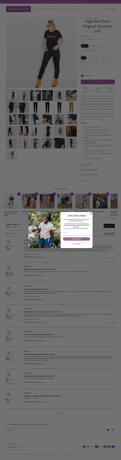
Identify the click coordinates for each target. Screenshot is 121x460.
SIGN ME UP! (77, 239)
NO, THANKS (77, 243)
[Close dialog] (91, 214)
